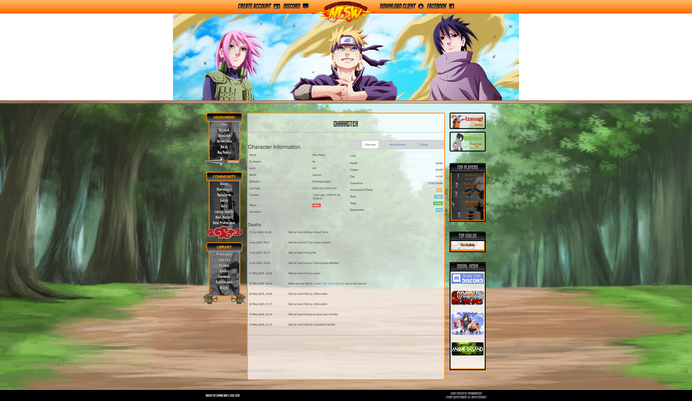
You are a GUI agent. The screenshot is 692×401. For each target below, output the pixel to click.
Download (224, 136)
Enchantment (224, 282)
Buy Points (224, 153)
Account (224, 130)
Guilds (224, 201)
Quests (224, 271)
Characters (224, 189)
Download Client (397, 6)
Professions (224, 254)
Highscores (224, 195)
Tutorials (224, 260)
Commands (224, 277)
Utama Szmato (336, 283)
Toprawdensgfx (474, 393)
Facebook (436, 6)
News (224, 125)
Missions (224, 266)
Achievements (398, 144)
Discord (291, 6)
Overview (370, 144)
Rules (224, 147)
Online (224, 184)
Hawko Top (320, 283)
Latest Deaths (224, 212)
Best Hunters (224, 217)
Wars (224, 206)
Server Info (224, 141)
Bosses (224, 288)
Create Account (254, 6)
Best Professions (224, 223)
